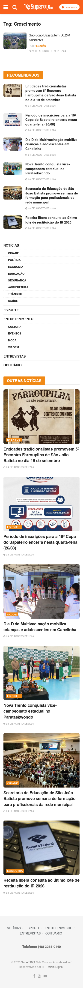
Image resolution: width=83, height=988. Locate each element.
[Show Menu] (5, 7)
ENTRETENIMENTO (18, 318)
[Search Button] (14, 7)
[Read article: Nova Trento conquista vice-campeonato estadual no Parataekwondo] (12, 168)
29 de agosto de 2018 (45, 51)
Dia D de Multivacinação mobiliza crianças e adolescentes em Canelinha (51, 144)
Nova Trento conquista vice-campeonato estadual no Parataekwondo (47, 168)
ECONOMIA (15, 267)
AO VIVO (71, 7)
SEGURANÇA (17, 280)
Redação (40, 46)
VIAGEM (13, 347)
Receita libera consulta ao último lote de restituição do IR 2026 (51, 219)
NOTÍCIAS (11, 245)
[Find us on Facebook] (34, 976)
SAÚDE (13, 301)
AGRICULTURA (18, 287)
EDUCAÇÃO (16, 274)
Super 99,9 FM (30, 962)
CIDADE (13, 253)
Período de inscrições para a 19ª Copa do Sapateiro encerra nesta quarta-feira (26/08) (51, 119)
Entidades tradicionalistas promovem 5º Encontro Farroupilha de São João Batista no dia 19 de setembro (50, 93)
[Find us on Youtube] (45, 976)
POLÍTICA (14, 260)
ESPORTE (11, 309)
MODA (12, 340)
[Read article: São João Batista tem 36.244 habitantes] (15, 41)
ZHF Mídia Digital (52, 967)
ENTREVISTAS (14, 356)
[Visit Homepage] (38, 7)
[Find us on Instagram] (39, 976)
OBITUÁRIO (12, 365)
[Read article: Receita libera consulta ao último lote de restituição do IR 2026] (12, 222)
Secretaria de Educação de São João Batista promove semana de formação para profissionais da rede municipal (51, 195)
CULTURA (14, 327)
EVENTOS (14, 333)
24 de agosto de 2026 (41, 105)
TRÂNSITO (15, 294)
